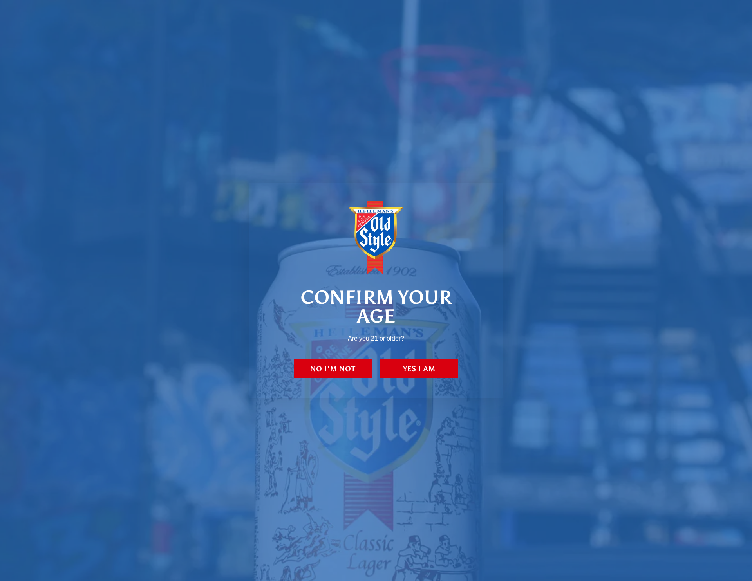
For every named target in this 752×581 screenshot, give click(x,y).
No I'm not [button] (333, 368)
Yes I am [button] (419, 368)
